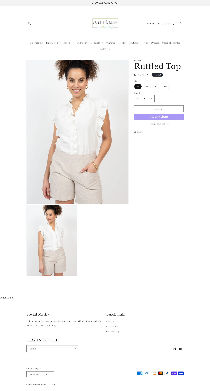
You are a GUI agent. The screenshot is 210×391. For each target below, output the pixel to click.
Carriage (36, 384)
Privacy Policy (112, 331)
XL (167, 87)
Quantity (138, 93)
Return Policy (112, 326)
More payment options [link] (159, 124)
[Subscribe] (74, 348)
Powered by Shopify (49, 384)
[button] (29, 23)
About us (110, 321)
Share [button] (140, 131)
